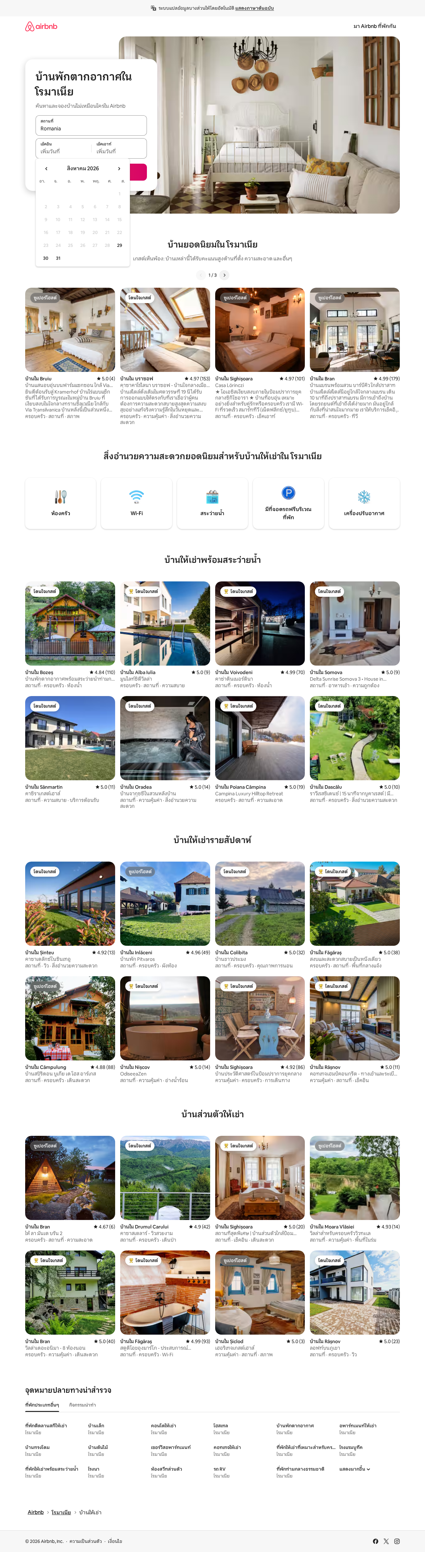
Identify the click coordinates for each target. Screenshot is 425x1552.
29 (119, 245)
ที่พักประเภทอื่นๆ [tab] (42, 1405)
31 (58, 258)
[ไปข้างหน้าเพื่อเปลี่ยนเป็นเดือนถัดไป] (119, 169)
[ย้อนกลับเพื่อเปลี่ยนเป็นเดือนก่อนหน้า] (46, 169)
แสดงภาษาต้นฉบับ (254, 8)
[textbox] (63, 151)
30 (45, 258)
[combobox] (91, 129)
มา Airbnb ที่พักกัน (375, 26)
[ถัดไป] (224, 275)
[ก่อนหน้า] (201, 275)
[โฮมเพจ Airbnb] (41, 26)
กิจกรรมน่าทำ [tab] (82, 1405)
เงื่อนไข (115, 1541)
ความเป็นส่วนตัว (86, 1541)
